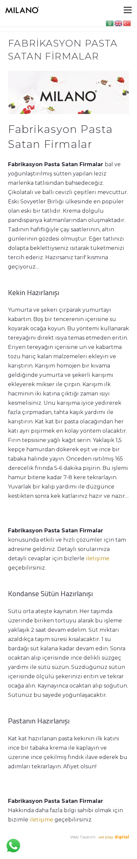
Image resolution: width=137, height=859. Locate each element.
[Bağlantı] (22, 10)
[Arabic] (110, 22)
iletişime (97, 558)
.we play (113, 836)
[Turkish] (127, 22)
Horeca (86, 846)
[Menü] (127, 10)
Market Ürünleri (60, 846)
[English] (118, 22)
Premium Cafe (22, 846)
